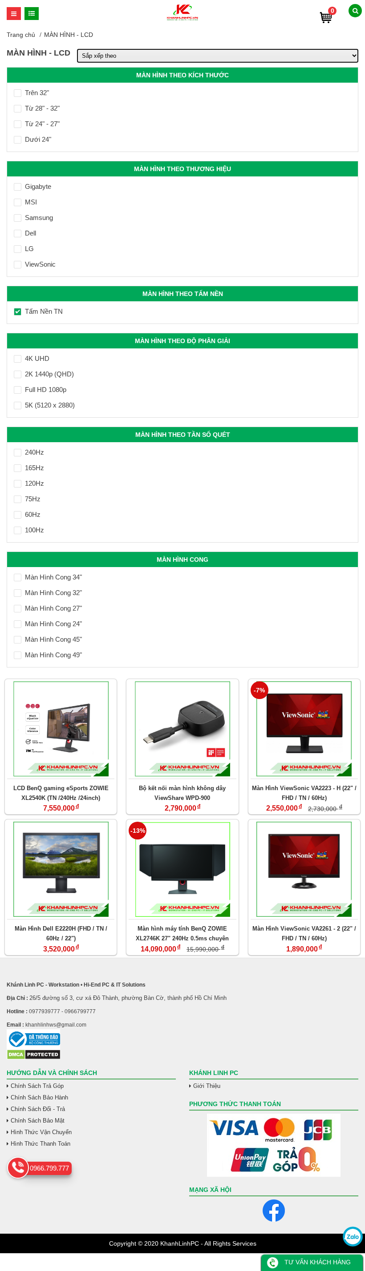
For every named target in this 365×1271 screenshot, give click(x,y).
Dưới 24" (38, 139)
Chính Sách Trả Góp (37, 1086)
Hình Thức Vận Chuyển (41, 1132)
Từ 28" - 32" (42, 108)
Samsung (39, 217)
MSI (31, 202)
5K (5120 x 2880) (50, 405)
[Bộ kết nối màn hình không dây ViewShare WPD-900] (182, 728)
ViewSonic (40, 264)
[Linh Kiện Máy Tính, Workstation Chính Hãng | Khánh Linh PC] (182, 19)
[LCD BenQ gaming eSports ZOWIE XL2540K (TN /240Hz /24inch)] (60, 728)
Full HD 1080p (45, 389)
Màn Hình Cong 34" (53, 577)
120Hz (34, 483)
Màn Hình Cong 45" (53, 639)
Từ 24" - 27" (42, 123)
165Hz (34, 467)
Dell (30, 233)
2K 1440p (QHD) (49, 374)
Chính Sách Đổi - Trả (38, 1109)
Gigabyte (38, 186)
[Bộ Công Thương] (182, 1039)
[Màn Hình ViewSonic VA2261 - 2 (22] (304, 869)
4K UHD (37, 358)
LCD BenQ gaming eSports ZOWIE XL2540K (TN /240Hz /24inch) (61, 793)
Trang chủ (21, 34)
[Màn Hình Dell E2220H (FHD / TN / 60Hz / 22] (60, 869)
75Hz (33, 499)
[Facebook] (273, 1210)
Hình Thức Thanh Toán (40, 1143)
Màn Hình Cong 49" (53, 654)
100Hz (34, 530)
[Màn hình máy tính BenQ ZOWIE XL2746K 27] (182, 869)
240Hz (34, 452)
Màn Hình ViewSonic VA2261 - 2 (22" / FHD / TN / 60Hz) (304, 933)
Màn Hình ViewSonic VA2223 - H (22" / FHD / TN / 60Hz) (304, 793)
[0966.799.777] (18, 1168)
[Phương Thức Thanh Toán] (274, 1145)
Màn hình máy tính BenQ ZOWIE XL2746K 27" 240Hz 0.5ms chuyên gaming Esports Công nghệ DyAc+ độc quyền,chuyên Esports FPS (182, 933)
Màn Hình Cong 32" (53, 592)
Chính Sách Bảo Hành (39, 1097)
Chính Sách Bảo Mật (38, 1120)
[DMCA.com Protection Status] (34, 1057)
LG (29, 248)
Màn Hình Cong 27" (53, 608)
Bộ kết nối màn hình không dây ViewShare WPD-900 (182, 793)
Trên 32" (37, 92)
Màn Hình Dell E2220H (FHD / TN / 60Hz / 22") (61, 933)
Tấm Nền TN (44, 311)
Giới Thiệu (206, 1086)
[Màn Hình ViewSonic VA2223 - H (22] (304, 728)
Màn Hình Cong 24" (53, 623)
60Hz (33, 514)
